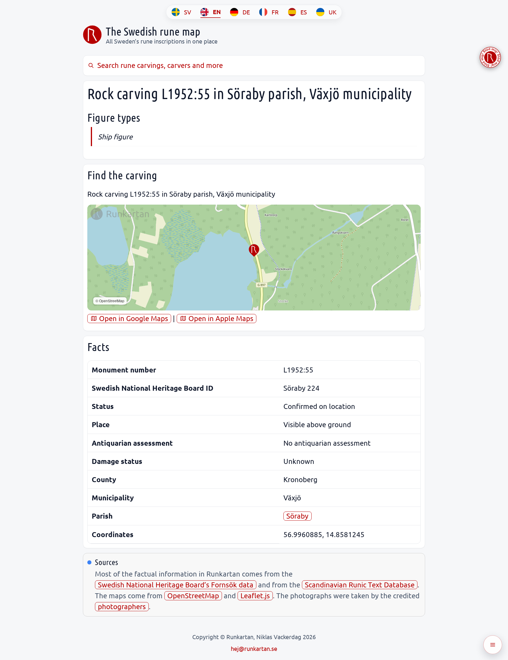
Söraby (297, 516)
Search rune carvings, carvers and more (160, 65)
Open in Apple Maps (220, 318)
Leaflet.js (255, 595)
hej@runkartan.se (254, 648)
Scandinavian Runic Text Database (360, 584)
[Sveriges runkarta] (92, 34)
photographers (122, 606)
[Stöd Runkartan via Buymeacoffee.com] (490, 57)
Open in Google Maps (132, 318)
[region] (254, 257)
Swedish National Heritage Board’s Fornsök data (175, 584)
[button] (254, 250)
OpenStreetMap (193, 595)
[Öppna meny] (492, 644)
